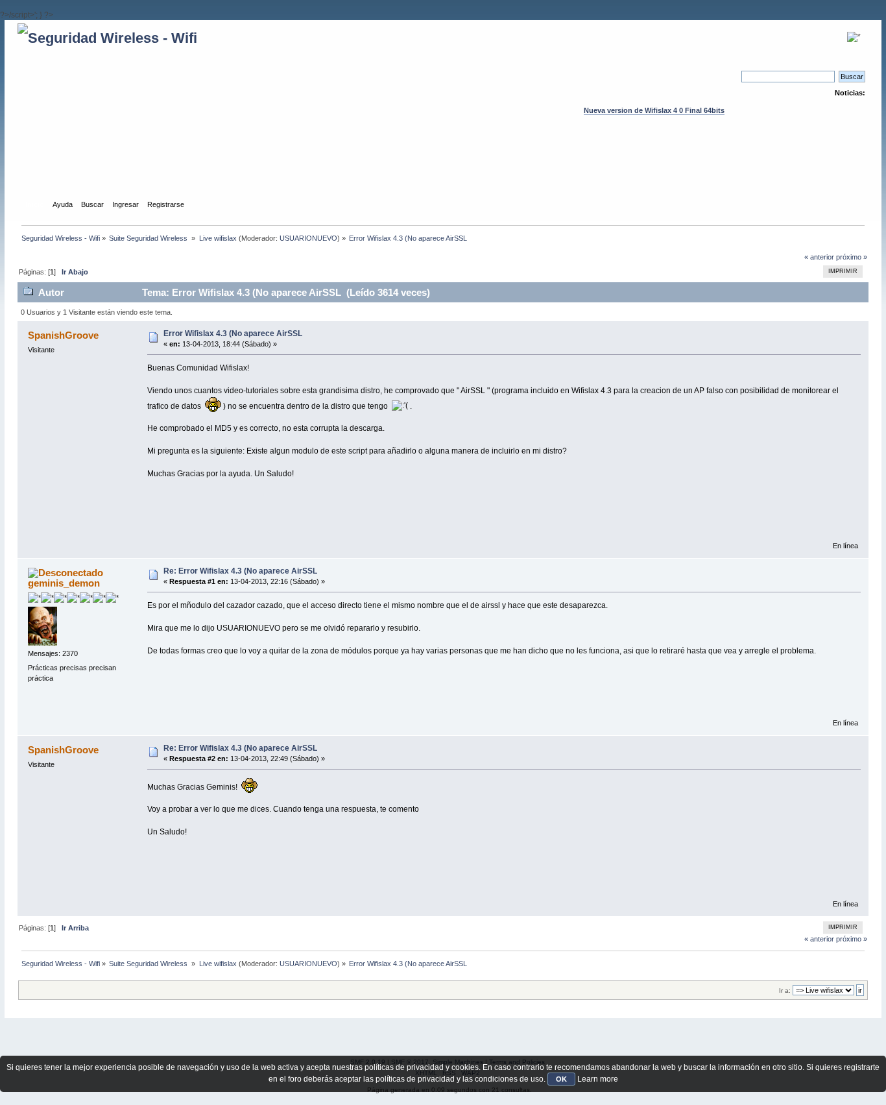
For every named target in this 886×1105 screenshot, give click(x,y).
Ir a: (785, 990)
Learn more (597, 1079)
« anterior (819, 257)
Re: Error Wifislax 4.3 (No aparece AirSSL (240, 571)
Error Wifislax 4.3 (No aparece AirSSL (232, 333)
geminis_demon (64, 583)
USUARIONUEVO (308, 238)
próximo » (851, 257)
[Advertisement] (443, 169)
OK (561, 1079)
